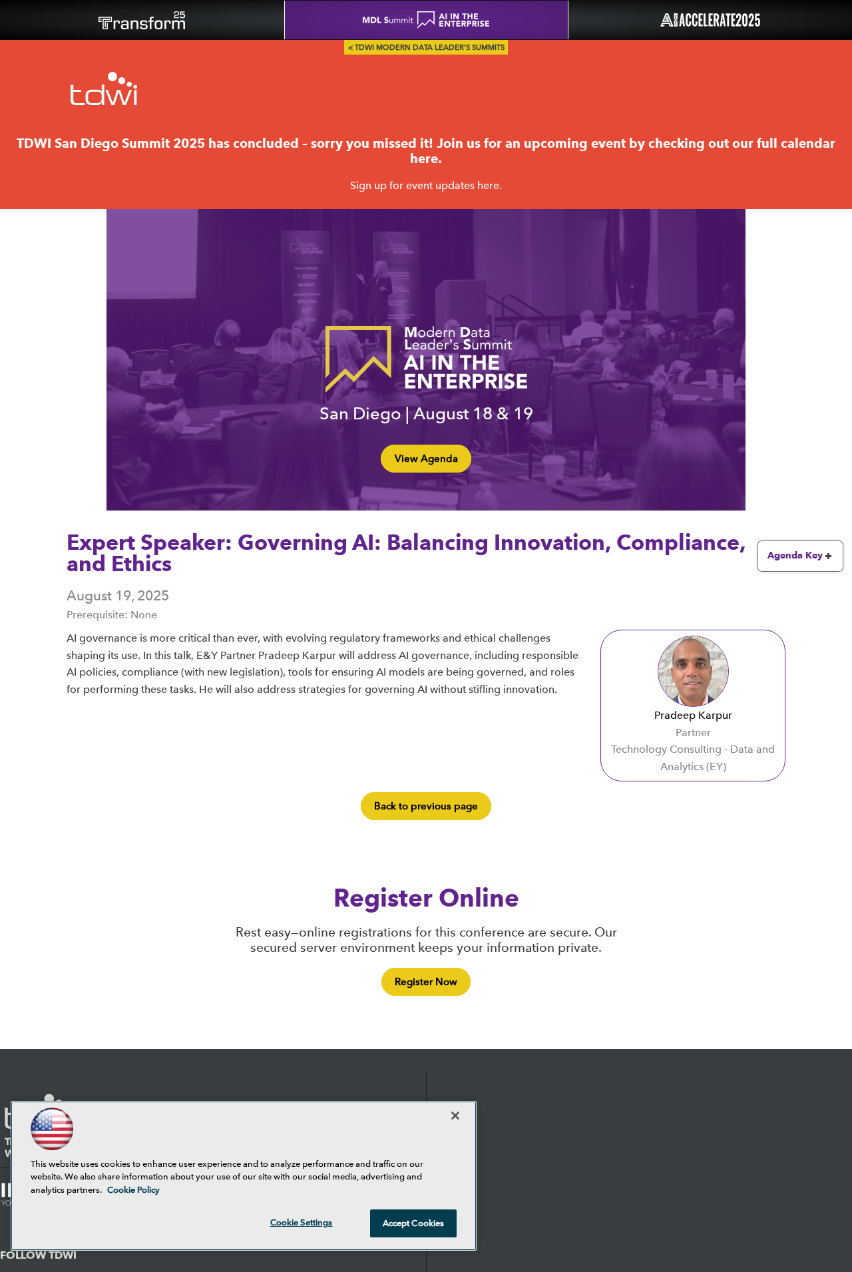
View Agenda (426, 459)
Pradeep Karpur (693, 715)
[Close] (455, 1115)
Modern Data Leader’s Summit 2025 (426, 20)
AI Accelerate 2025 (710, 20)
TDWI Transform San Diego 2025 (142, 20)
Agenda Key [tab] (795, 555)
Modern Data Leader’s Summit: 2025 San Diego (104, 88)
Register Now (426, 982)
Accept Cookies (414, 1223)
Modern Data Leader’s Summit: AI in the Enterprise (426, 359)
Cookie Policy (133, 1190)
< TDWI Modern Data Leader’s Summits (426, 47)
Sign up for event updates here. (426, 185)
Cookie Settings (301, 1222)
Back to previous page (426, 806)
